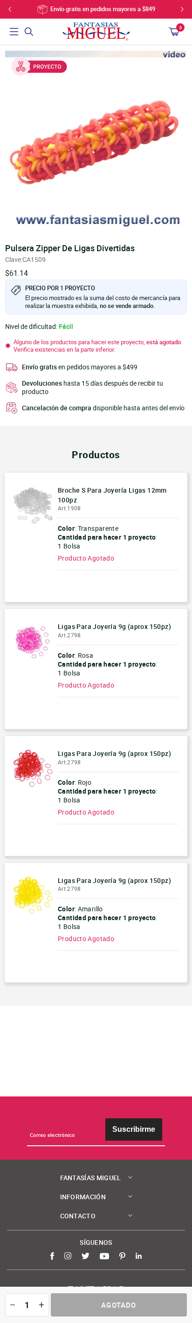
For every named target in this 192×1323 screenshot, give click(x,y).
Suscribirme (133, 1129)
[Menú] (14, 31)
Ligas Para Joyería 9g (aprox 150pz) (114, 626)
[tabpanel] (96, 141)
